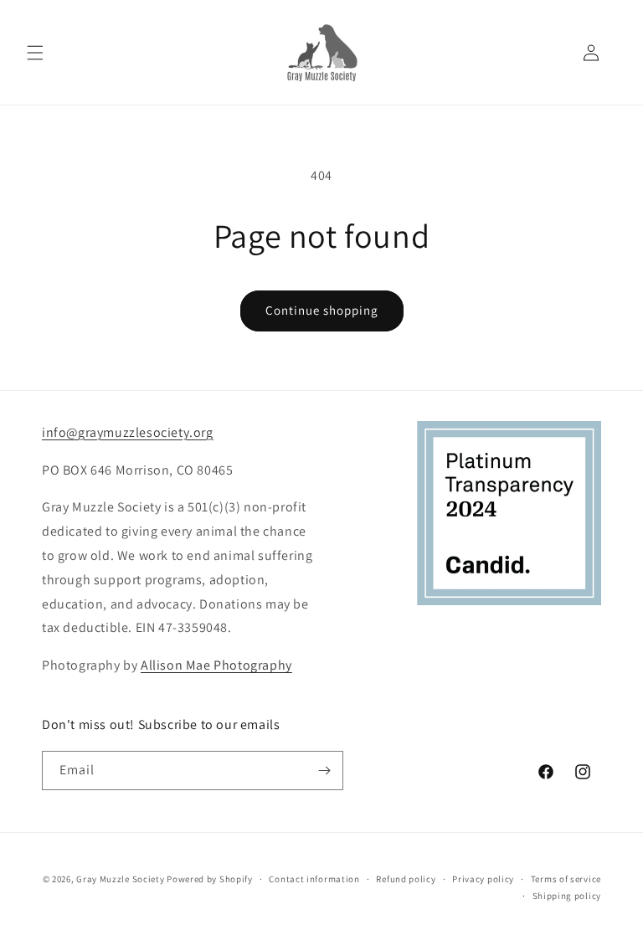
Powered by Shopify (210, 879)
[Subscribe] (324, 770)
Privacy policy (483, 879)
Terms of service (566, 879)
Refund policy (405, 879)
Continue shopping (321, 310)
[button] (35, 52)
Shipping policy (567, 896)
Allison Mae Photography (216, 665)
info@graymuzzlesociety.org (127, 432)
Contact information (314, 879)
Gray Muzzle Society (120, 879)
